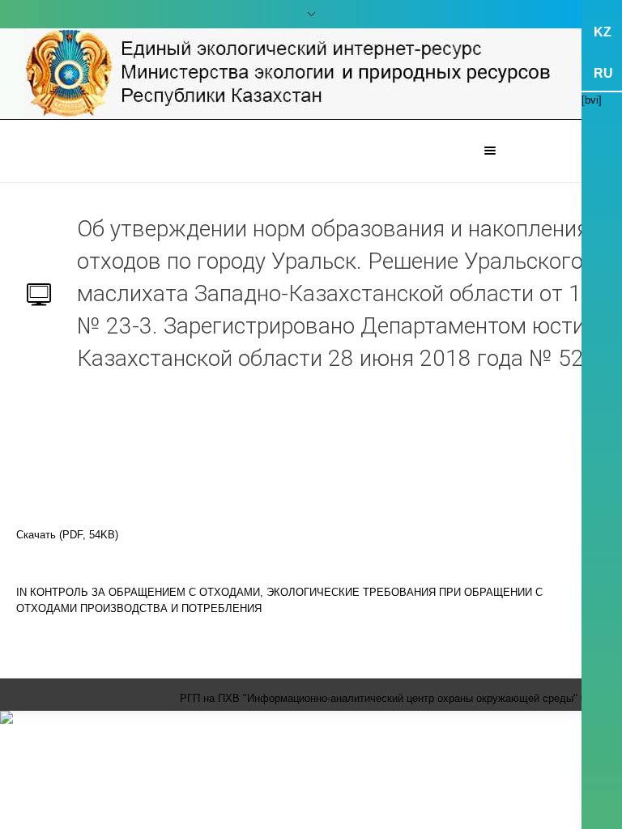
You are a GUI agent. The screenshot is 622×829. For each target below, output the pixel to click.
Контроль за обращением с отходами (145, 592)
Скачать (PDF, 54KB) (67, 535)
